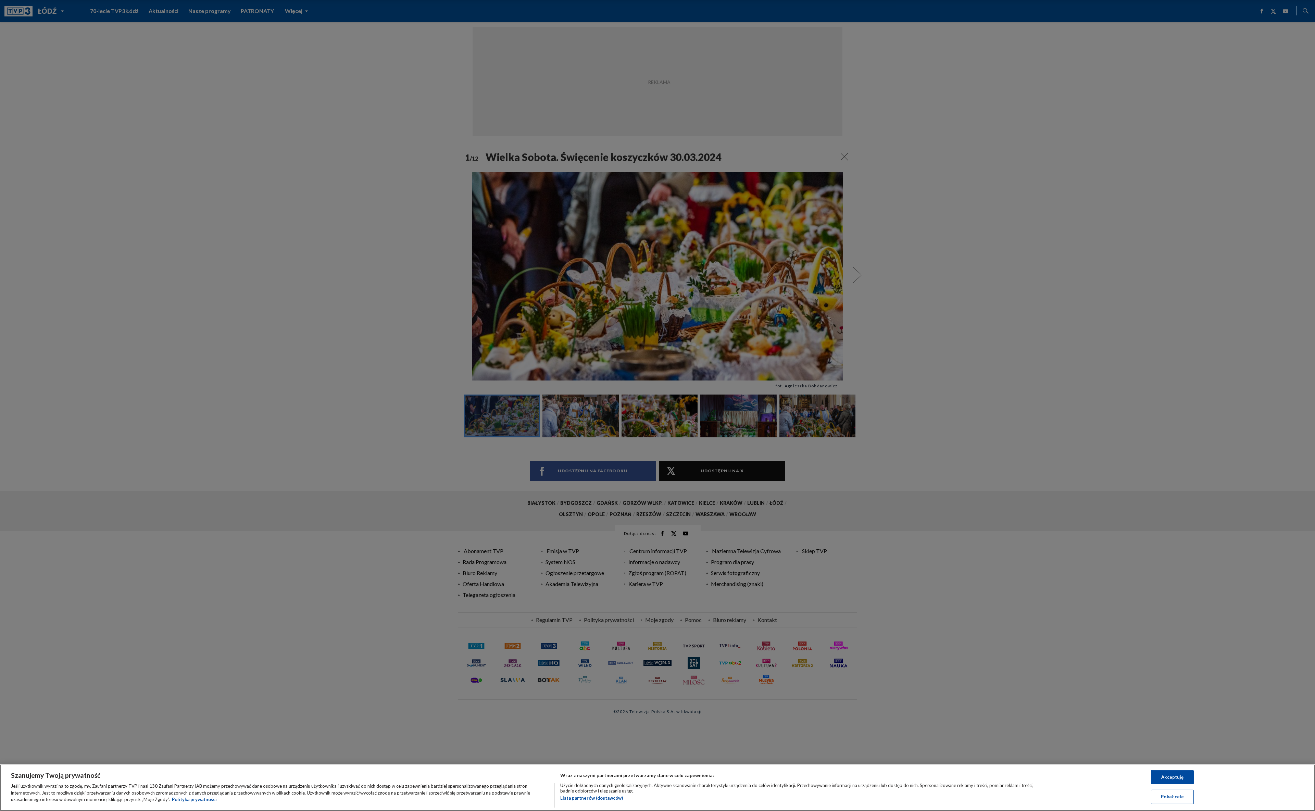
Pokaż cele (1172, 796)
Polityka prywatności (194, 799)
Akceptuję (1172, 777)
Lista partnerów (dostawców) (591, 798)
